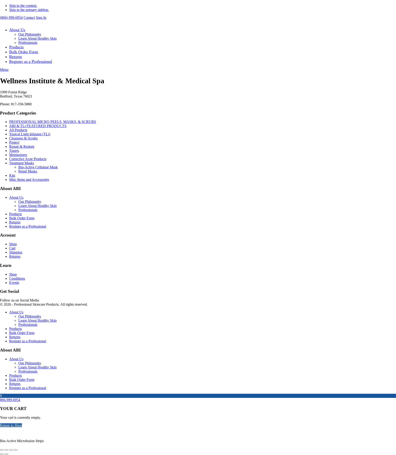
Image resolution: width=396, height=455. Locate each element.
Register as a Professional (30, 61)
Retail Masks (27, 171)
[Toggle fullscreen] (6, 450)
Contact (29, 18)
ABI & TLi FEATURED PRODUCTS (37, 126)
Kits (12, 175)
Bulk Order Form (23, 52)
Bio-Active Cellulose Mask (38, 167)
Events (14, 283)
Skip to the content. (23, 6)
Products (16, 47)
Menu (4, 70)
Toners (14, 151)
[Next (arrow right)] (6, 454)
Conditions (17, 278)
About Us (17, 30)
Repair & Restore (21, 146)
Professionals (27, 43)
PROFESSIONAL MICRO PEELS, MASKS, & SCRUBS (52, 122)
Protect (14, 142)
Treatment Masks (21, 163)
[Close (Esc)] (15, 450)
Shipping (15, 252)
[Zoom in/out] (2, 450)
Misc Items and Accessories (29, 179)
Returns (15, 56)
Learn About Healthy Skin (37, 38)
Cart (12, 248)
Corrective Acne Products (27, 159)
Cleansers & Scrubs (23, 138)
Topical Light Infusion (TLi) (29, 134)
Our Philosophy (29, 34)
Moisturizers (18, 155)
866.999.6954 (10, 400)
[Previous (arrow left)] (2, 454)
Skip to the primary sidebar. (29, 10)
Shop (13, 244)
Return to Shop (11, 425)
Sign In (41, 18)
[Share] (11, 450)
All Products (18, 130)
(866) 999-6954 (11, 18)
